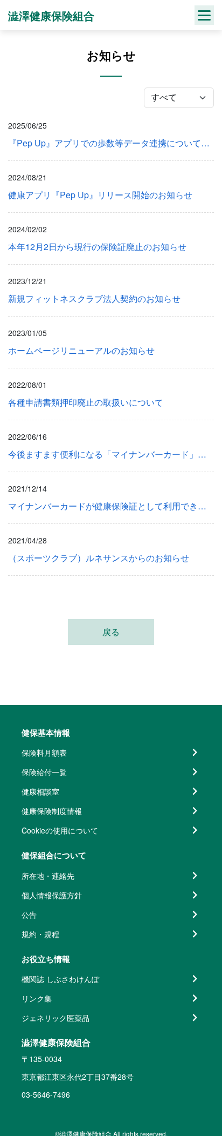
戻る (111, 632)
